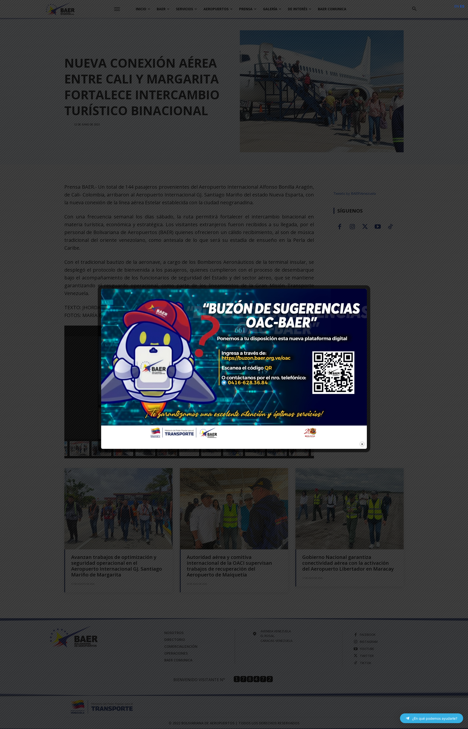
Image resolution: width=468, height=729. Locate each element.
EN (456, 6)
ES (462, 6)
